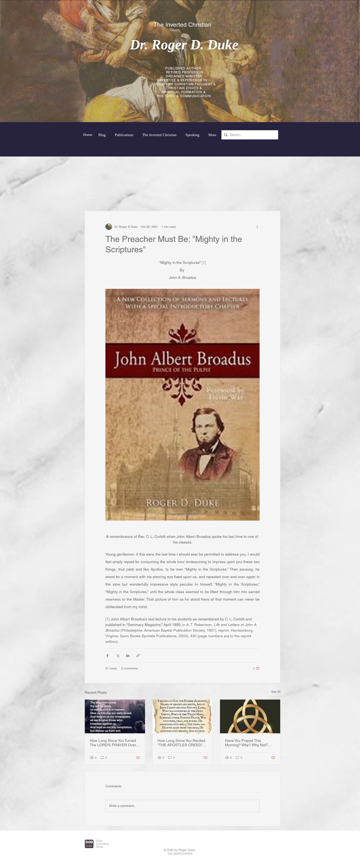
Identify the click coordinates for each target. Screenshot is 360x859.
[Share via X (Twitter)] (118, 655)
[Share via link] (138, 655)
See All (275, 691)
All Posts (90, 198)
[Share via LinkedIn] (128, 655)
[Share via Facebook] (107, 655)
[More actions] (257, 226)
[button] (275, 198)
